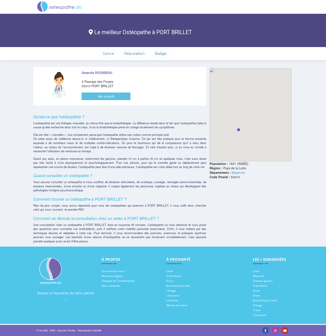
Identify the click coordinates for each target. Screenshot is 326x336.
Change (171, 291)
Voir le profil (106, 96)
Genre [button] (108, 53)
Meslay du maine (176, 305)
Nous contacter (111, 286)
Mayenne (238, 172)
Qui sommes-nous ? (114, 271)
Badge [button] (161, 53)
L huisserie (173, 295)
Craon (256, 310)
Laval (169, 271)
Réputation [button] (134, 53)
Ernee (256, 295)
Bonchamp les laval (178, 286)
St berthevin (173, 276)
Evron (169, 281)
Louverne (172, 300)
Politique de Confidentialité (118, 281)
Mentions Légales (112, 276)
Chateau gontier (263, 281)
